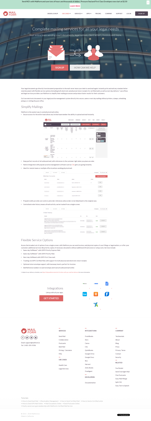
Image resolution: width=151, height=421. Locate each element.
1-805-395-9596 (30, 345)
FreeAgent (88, 371)
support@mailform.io (32, 343)
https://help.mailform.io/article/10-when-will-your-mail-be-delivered (60, 272)
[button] (66, 13)
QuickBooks (89, 350)
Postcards (62, 343)
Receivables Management (50, 401)
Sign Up (59, 67)
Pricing (98, 13)
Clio (73, 165)
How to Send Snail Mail (30, 401)
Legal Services (64, 369)
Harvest (87, 364)
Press (117, 347)
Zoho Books (89, 368)
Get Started (51, 298)
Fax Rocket (119, 368)
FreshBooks (89, 336)
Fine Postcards (120, 375)
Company (108, 13)
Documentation (90, 383)
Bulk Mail (62, 347)
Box (86, 361)
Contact (118, 354)
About (117, 340)
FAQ (60, 354)
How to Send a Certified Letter (92, 401)
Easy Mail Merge (121, 379)
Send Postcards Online (72, 403)
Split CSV (118, 382)
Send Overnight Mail (122, 372)
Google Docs (89, 357)
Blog (117, 343)
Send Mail (62, 336)
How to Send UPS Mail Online (33, 403)
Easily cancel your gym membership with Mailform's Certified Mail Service (48, 406)
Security (118, 357)
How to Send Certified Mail (70, 401)
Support (119, 13)
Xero (86, 340)
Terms (123, 350)
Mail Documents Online (53, 403)
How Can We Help (85, 67)
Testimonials (119, 336)
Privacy (118, 350)
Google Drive (89, 354)
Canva (87, 343)
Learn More (75, 6)
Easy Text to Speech (122, 386)
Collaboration (63, 340)
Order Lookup (52, 13)
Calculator (68, 350)
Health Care (63, 365)
